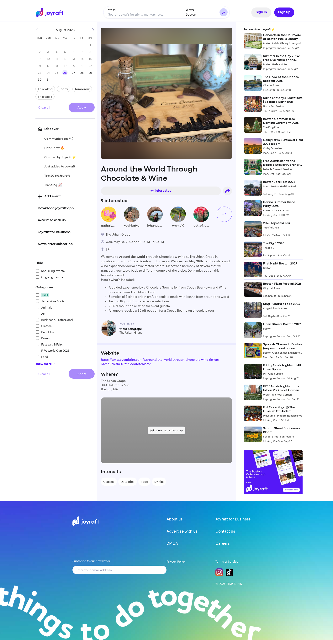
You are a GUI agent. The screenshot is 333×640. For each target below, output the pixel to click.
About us (174, 519)
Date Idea (47, 332)
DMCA (172, 543)
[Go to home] (52, 12)
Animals (46, 307)
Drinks (45, 338)
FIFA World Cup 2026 (55, 350)
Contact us (225, 531)
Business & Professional (57, 319)
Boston (191, 14)
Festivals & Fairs (52, 344)
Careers (222, 543)
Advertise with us (182, 531)
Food (44, 356)
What (111, 10)
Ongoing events (52, 277)
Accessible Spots (52, 301)
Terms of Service (226, 561)
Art (43, 313)
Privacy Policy (176, 561)
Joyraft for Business (233, 519)
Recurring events (53, 271)
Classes (46, 326)
